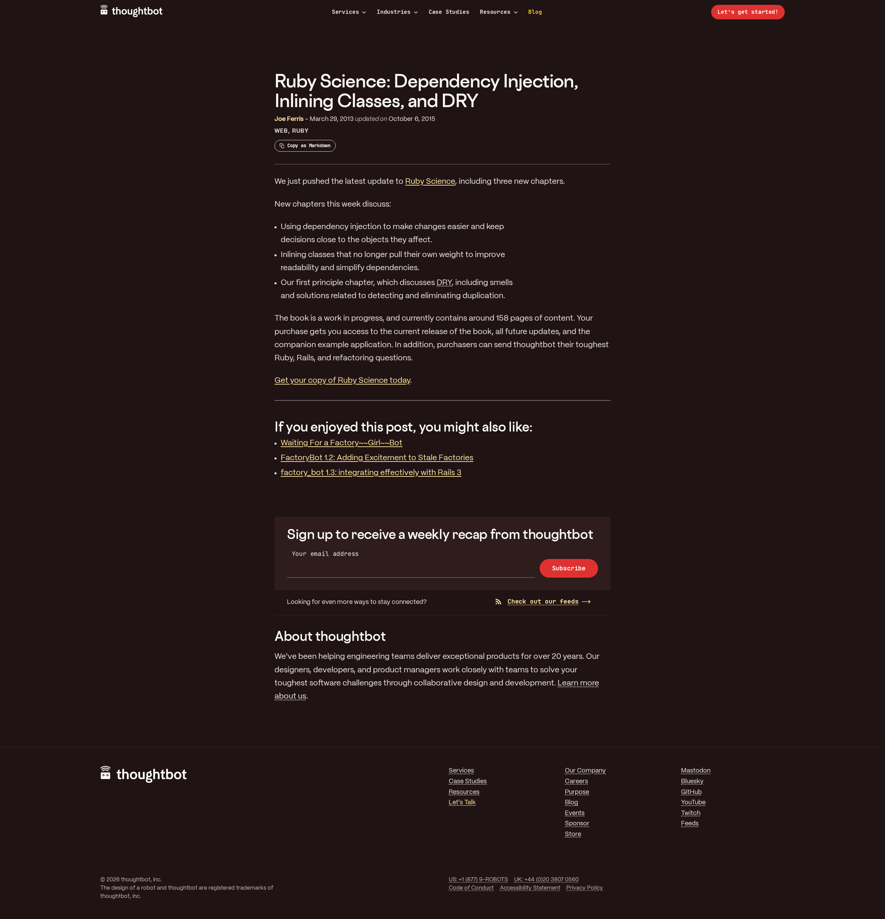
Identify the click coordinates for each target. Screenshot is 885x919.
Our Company (585, 771)
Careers (576, 782)
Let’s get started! (748, 12)
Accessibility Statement (530, 888)
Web (281, 131)
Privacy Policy (584, 888)
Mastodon (695, 771)
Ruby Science (430, 182)
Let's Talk (462, 803)
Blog (535, 12)
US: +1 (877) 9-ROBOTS (478, 879)
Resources (495, 12)
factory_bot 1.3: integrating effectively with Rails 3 (371, 473)
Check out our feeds (543, 601)
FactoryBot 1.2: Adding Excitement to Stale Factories (377, 458)
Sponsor (577, 824)
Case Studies (449, 12)
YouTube (693, 803)
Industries (394, 12)
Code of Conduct (471, 888)
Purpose (577, 792)
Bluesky (692, 782)
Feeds (690, 824)
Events (575, 813)
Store (573, 834)
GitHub (691, 792)
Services (345, 12)
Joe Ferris (289, 119)
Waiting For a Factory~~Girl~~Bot (341, 443)
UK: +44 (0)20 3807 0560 (546, 879)
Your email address (325, 554)
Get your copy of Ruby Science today (342, 381)
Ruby (300, 131)
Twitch (690, 813)
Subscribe (569, 568)
